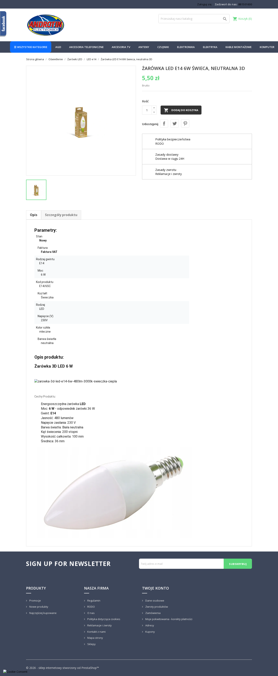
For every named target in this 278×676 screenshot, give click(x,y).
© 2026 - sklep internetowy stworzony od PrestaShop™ (62, 668)
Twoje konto (155, 588)
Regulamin (93, 600)
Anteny (143, 47)
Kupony (150, 631)
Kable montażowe (238, 47)
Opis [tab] (33, 215)
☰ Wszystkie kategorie (30, 47)
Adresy (149, 625)
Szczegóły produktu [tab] (61, 215)
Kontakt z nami (96, 631)
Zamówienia (153, 613)
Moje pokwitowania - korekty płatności (168, 619)
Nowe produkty (38, 606)
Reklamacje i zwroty (99, 625)
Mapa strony (95, 638)
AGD (58, 47)
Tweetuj (175, 123)
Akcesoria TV (121, 47)
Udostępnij (164, 123)
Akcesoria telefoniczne (86, 47)
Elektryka (210, 47)
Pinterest (185, 123)
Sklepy (91, 644)
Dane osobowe (154, 600)
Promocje (35, 600)
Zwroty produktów (156, 606)
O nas (91, 613)
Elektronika (186, 47)
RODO (91, 606)
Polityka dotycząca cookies (103, 619)
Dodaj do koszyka (181, 110)
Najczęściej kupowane (43, 613)
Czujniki (163, 47)
